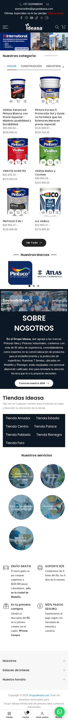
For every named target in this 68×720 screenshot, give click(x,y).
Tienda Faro (15, 443)
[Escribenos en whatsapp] (41, 18)
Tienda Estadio (47, 418)
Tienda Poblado (18, 435)
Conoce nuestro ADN (32, 383)
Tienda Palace (45, 426)
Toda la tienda (56, 13)
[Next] (63, 67)
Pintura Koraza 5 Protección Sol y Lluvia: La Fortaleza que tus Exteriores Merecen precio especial (50, 117)
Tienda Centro (17, 426)
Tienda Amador (18, 418)
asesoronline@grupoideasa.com (34, 8)
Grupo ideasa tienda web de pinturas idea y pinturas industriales (34, 705)
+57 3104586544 (33, 4)
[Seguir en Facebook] (21, 18)
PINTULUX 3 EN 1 (12, 221)
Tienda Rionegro (49, 435)
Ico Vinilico (42, 221)
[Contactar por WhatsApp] (60, 712)
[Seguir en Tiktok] (36, 18)
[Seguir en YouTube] (31, 18)
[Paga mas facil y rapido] (46, 18)
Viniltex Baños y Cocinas (45, 172)
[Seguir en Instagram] (26, 18)
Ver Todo (32, 242)
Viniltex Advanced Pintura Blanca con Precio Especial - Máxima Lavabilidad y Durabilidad (17, 117)
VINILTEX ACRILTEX (14, 171)
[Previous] (5, 67)
